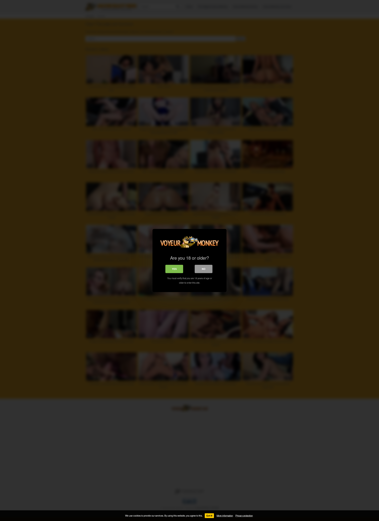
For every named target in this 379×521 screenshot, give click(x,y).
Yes (174, 269)
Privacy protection (244, 515)
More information (225, 515)
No (203, 269)
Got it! (209, 515)
